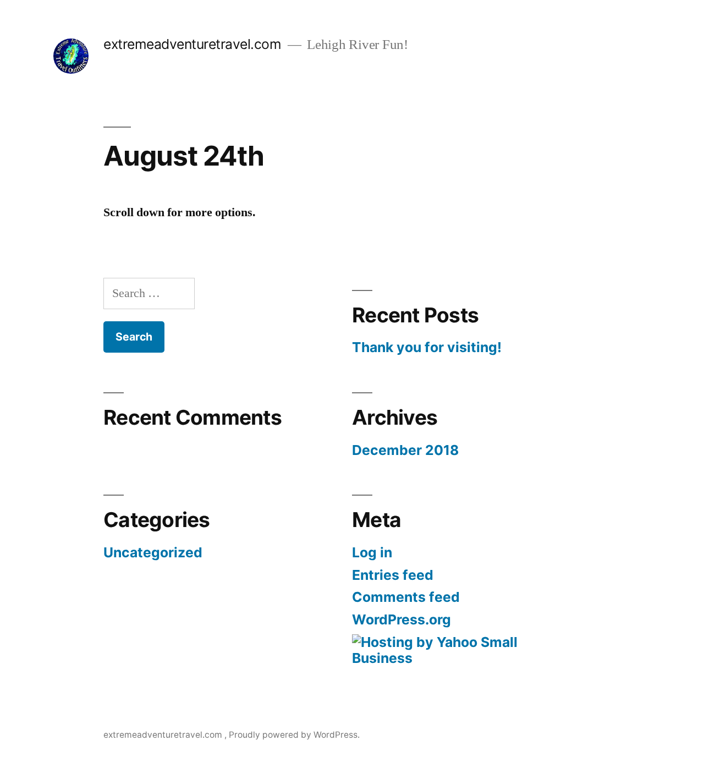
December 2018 (405, 450)
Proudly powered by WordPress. (294, 734)
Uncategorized (152, 552)
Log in (372, 552)
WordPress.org (401, 619)
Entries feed (392, 575)
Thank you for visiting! (427, 347)
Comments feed (406, 597)
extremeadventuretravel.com (194, 44)
